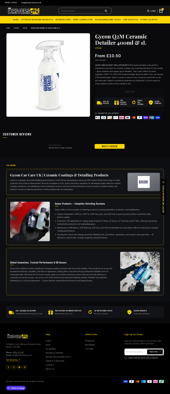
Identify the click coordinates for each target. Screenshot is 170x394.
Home (8, 28)
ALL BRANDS (51, 349)
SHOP (48, 345)
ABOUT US (50, 369)
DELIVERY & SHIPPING (54, 353)
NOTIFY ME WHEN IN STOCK (163, 199)
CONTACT (50, 365)
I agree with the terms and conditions (143, 358)
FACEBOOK (89, 341)
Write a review (109, 146)
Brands (16, 28)
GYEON (25, 28)
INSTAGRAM (90, 345)
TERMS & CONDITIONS (55, 361)
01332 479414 (18, 352)
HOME (48, 341)
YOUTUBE (89, 349)
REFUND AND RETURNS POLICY (58, 357)
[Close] (163, 182)
